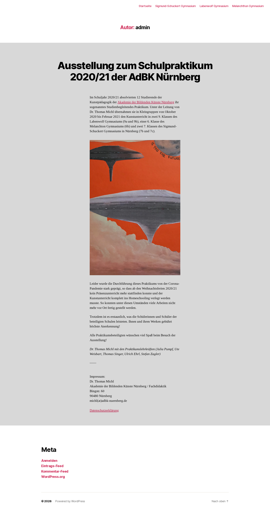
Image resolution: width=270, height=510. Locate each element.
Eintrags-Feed (52, 466)
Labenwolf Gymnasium (214, 6)
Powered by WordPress (70, 501)
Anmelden (49, 461)
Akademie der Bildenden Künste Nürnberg (146, 102)
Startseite (145, 6)
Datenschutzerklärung (104, 410)
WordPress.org (53, 477)
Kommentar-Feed (54, 471)
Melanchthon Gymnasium (248, 6)
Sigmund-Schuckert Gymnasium (175, 6)
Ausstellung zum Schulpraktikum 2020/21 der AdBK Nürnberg (135, 71)
